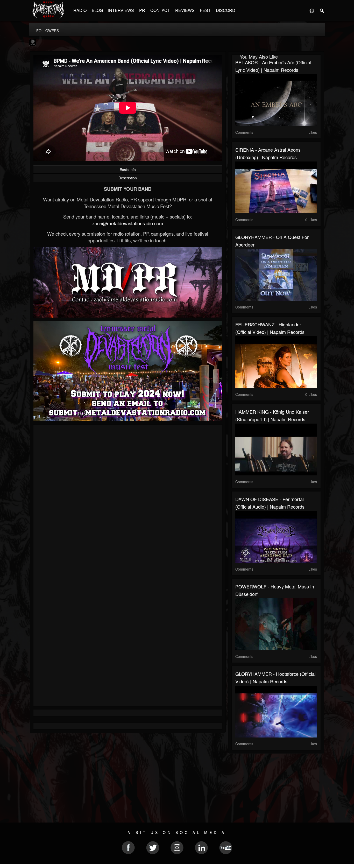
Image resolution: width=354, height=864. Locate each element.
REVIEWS (185, 10)
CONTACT (160, 10)
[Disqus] (128, 498)
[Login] (311, 10)
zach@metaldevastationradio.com (127, 223)
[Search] (322, 10)
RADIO (80, 10)
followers (47, 30)
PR (142, 10)
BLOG (97, 10)
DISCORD (225, 10)
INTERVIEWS (121, 10)
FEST (205, 10)
